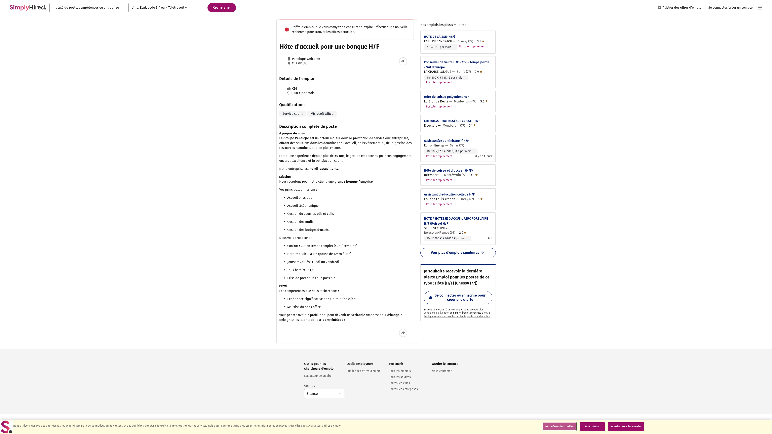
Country (309, 386)
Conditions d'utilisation (436, 312)
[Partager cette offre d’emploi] (403, 61)
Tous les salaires (400, 377)
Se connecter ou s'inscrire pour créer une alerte (460, 297)
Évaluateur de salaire (318, 376)
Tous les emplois (400, 371)
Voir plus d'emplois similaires (455, 252)
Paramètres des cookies (559, 426)
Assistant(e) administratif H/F (446, 141)
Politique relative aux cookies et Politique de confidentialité (457, 316)
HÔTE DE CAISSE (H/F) (439, 37)
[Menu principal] (760, 7)
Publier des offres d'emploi (682, 7)
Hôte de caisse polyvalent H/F (446, 97)
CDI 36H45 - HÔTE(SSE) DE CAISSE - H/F (452, 121)
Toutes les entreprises (403, 389)
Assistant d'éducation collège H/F (449, 194)
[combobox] (87, 7)
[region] (386, 427)
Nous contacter (442, 371)
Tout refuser (592, 426)
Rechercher (222, 7)
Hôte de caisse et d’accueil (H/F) (448, 170)
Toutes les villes (399, 383)
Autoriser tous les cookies (626, 426)
